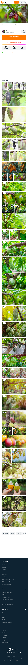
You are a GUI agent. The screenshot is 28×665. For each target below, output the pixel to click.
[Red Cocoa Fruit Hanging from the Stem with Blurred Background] (4, 85)
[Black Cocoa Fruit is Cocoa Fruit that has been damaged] (13, 106)
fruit (18, 617)
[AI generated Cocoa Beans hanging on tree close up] (5, 198)
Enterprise (4, 656)
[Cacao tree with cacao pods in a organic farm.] (6, 525)
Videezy (4, 653)
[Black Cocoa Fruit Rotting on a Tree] (8, 94)
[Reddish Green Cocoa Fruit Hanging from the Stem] (13, 122)
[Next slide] (22, 617)
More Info (5, 55)
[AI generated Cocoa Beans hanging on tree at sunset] (10, 186)
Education (4, 658)
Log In (21, 2)
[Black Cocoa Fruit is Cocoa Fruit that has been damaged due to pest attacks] (13, 163)
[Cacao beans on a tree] (13, 381)
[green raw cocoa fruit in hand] (13, 397)
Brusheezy (4, 648)
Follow (23, 32)
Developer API (5, 661)
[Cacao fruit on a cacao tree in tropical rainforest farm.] (13, 364)
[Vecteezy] (2, 2)
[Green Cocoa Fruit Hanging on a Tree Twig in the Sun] (10, 85)
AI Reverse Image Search (8, 663)
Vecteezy (4, 651)
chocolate (5, 617)
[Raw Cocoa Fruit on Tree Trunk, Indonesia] (6, 164)
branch (12, 617)
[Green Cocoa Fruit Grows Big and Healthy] (6, 152)
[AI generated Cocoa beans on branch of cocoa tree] (12, 197)
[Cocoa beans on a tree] (8, 208)
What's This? (11, 52)
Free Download (14, 37)
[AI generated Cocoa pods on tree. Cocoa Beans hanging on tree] (18, 197)
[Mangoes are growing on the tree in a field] (8, 500)
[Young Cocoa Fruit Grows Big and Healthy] (13, 138)
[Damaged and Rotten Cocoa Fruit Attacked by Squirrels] (14, 152)
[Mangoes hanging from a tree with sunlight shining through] (13, 511)
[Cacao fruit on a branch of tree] (13, 261)
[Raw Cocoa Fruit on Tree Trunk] (10, 175)
